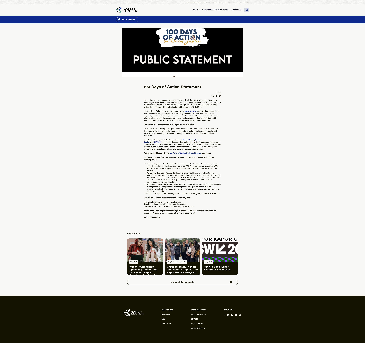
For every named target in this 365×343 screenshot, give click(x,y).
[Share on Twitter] (220, 95)
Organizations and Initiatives (215, 9)
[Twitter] (228, 316)
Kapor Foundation (209, 2)
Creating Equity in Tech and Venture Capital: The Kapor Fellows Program (182, 269)
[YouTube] (236, 316)
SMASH (220, 2)
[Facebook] (225, 316)
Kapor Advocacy (243, 2)
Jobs (163, 319)
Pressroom (165, 314)
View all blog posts (183, 282)
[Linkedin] (232, 316)
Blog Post (133, 262)
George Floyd (190, 111)
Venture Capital (180, 262)
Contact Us (236, 9)
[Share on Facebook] (216, 95)
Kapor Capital (230, 2)
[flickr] (240, 316)
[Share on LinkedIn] (213, 95)
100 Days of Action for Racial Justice (185, 153)
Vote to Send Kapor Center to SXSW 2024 (217, 268)
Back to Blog (128, 19)
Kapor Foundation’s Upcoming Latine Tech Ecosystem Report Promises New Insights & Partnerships (143, 272)
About (195, 9)
